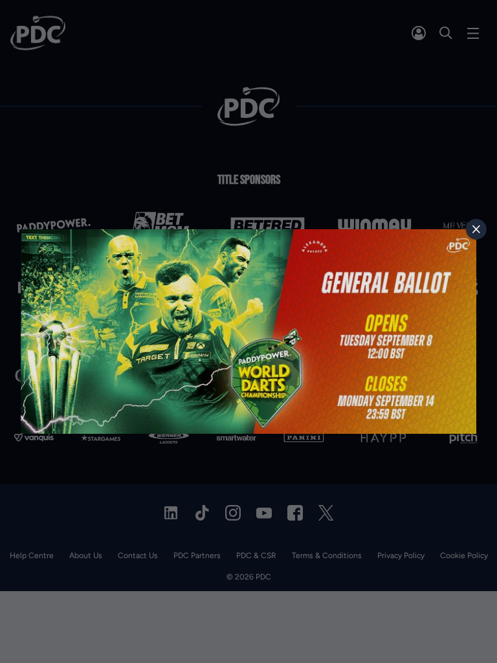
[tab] (476, 229)
